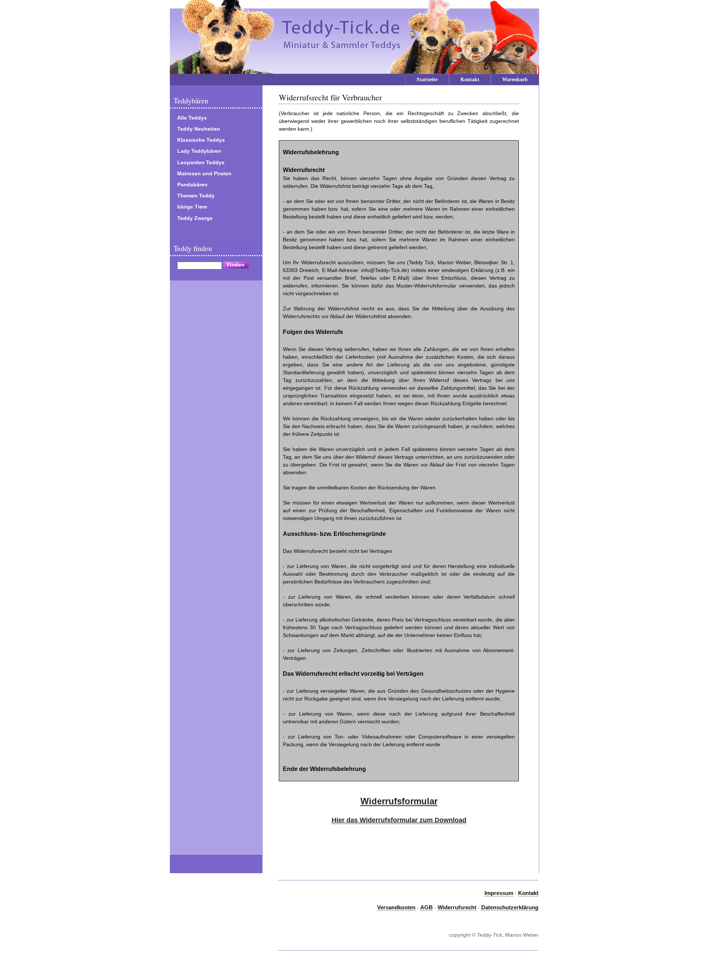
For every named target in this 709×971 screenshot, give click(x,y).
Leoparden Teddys (201, 162)
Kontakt (469, 79)
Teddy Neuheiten (198, 129)
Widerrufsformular (399, 801)
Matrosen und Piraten (204, 173)
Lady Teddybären (199, 151)
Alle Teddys (192, 118)
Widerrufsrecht (457, 907)
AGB (426, 907)
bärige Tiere (192, 207)
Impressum (498, 893)
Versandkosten (396, 907)
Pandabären (192, 184)
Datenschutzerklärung (509, 907)
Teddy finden (193, 248)
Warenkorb (515, 79)
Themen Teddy (196, 196)
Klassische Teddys (201, 140)
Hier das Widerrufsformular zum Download (399, 820)
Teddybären (191, 101)
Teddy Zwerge (195, 218)
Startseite (427, 79)
